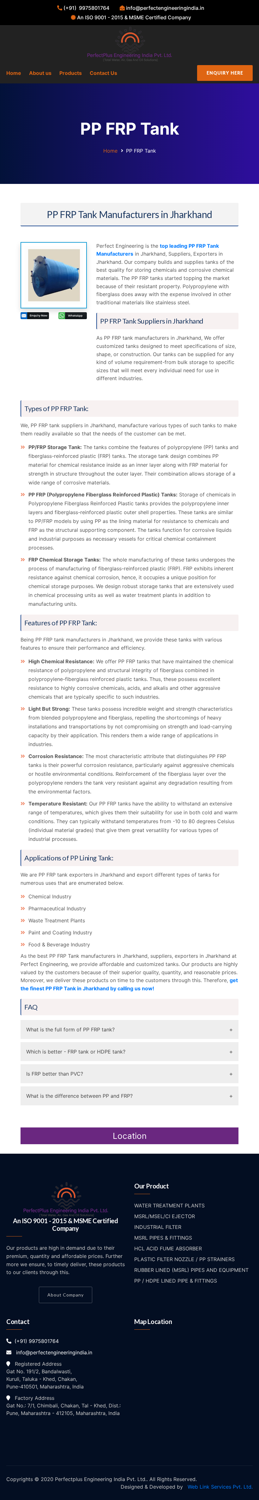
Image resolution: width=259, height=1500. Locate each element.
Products (70, 73)
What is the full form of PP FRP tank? (70, 1029)
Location (130, 1136)
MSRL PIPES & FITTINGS (163, 1238)
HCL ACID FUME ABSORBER (168, 1248)
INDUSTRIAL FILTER (157, 1227)
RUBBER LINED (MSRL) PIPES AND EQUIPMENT (191, 1270)
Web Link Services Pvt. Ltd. (219, 1487)
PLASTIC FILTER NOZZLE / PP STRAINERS (184, 1259)
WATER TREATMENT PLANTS (169, 1205)
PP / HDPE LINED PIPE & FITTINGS (175, 1281)
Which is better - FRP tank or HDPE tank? (75, 1051)
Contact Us (103, 73)
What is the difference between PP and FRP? (79, 1096)
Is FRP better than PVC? (54, 1074)
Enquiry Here (225, 73)
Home (13, 73)
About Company (65, 1294)
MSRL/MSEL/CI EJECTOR (164, 1216)
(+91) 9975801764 (35, 1341)
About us (40, 73)
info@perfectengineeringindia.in (51, 1352)
